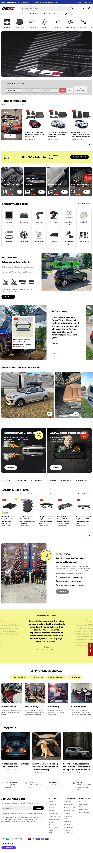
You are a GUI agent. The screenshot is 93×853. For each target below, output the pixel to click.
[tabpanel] (19, 288)
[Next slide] (52, 73)
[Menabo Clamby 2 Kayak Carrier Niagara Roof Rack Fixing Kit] (23, 282)
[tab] (16, 262)
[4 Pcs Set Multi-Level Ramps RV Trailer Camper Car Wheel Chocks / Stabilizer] (65, 506)
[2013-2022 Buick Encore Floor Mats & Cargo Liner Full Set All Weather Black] (58, 119)
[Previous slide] (41, 73)
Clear (70, 90)
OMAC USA (10, 844)
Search (63, 90)
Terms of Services (25, 813)
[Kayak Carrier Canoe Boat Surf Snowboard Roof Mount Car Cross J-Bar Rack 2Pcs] (5, 282)
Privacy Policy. (38, 813)
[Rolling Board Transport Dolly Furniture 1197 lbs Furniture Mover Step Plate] (84, 506)
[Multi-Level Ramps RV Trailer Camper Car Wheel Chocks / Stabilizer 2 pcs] (9, 506)
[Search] (72, 8)
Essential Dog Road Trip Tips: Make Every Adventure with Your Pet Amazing (46, 767)
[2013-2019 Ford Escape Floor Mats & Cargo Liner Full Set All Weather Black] (35, 119)
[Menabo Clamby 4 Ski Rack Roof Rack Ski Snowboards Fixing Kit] (31, 282)
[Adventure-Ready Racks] (67, 272)
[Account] (84, 8)
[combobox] (47, 8)
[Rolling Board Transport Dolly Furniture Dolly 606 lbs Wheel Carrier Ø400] (46, 506)
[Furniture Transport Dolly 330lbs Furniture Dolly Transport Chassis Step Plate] (28, 506)
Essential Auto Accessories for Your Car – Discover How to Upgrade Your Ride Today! (76, 767)
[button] (43, 73)
